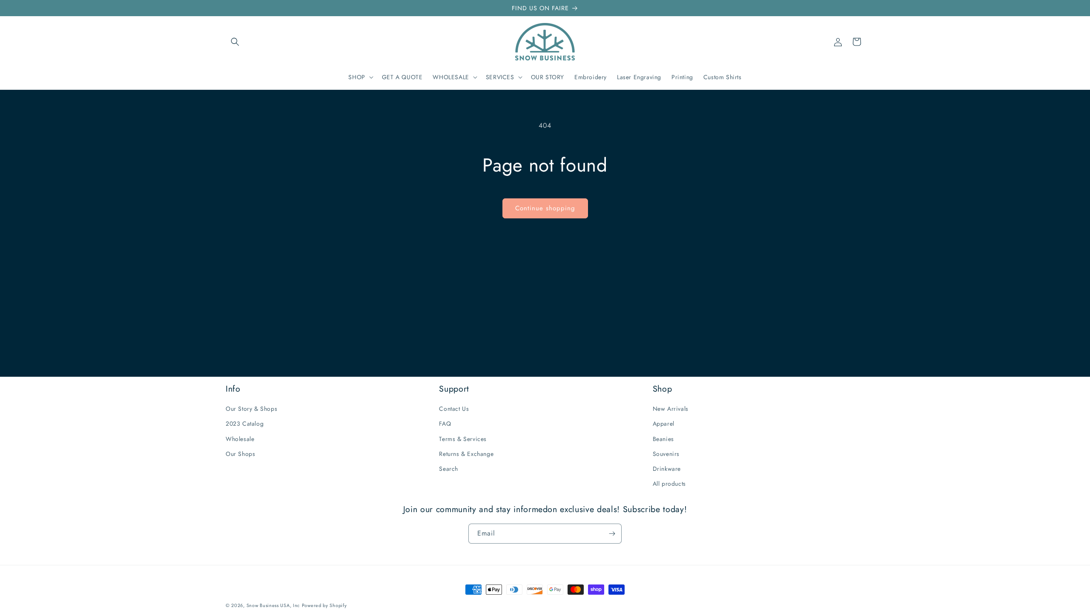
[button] (235, 41)
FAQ (445, 423)
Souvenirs (666, 454)
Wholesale (240, 439)
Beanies (663, 439)
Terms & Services (463, 439)
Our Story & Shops (251, 408)
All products (669, 483)
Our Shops (240, 454)
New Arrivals (670, 408)
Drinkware (667, 468)
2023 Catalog (245, 423)
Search (448, 468)
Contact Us (454, 408)
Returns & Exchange (466, 454)
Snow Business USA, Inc (273, 605)
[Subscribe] (611, 534)
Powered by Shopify (324, 605)
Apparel (663, 423)
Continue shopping (545, 208)
